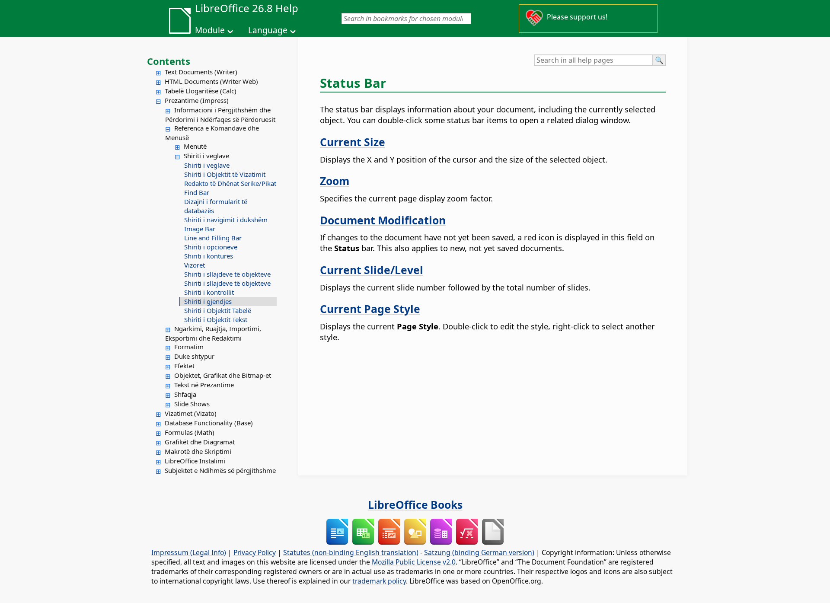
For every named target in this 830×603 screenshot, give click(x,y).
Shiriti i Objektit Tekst (215, 319)
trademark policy (379, 581)
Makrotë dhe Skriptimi (198, 451)
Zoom (334, 180)
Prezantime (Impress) (197, 100)
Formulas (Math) (189, 432)
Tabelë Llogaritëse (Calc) (200, 90)
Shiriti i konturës (208, 256)
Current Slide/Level (371, 269)
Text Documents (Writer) (201, 71)
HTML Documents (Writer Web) (211, 81)
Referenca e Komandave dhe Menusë (212, 133)
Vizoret (194, 265)
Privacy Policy (254, 552)
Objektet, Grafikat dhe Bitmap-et (222, 375)
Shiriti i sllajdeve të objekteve (227, 274)
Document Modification (383, 220)
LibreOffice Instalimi (195, 460)
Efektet (184, 365)
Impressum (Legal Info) (188, 552)
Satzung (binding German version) (479, 552)
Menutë (195, 146)
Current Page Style (370, 308)
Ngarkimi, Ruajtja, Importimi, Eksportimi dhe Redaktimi (213, 333)
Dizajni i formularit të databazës (215, 206)
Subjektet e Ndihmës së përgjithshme (220, 470)
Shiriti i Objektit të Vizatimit (224, 174)
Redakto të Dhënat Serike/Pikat (230, 183)
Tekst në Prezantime (204, 384)
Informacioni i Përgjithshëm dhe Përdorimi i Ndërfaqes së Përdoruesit (220, 114)
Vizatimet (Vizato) (191, 413)
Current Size (352, 141)
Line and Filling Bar (213, 237)
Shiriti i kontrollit (209, 292)
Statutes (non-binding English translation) (350, 552)
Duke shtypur (194, 356)
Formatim (189, 346)
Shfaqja (185, 394)
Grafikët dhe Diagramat (200, 441)
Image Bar (199, 228)
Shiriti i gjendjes (208, 301)
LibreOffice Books (415, 504)
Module (210, 30)
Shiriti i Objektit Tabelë (217, 310)
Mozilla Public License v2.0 (414, 562)
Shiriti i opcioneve (210, 246)
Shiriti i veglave (206, 155)
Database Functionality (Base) (209, 422)
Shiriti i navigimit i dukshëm (226, 219)
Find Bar (196, 192)
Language (267, 30)
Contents (168, 60)
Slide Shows (192, 403)
